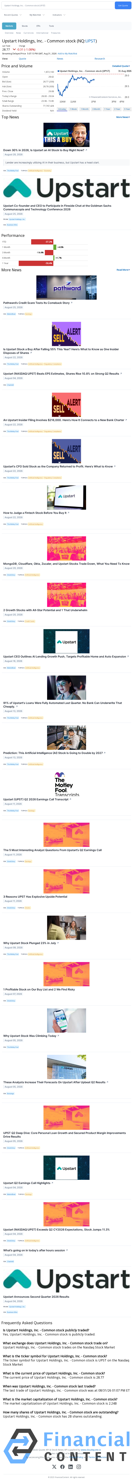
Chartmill (10, 385)
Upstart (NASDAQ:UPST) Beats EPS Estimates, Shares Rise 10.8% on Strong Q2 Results (62, 373)
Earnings (28, 314)
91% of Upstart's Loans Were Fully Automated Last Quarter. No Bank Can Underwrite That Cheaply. (62, 704)
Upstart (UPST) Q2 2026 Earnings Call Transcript (37, 799)
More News (122, 117)
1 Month (84, 109)
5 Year (127, 109)
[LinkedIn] (70, 1467)
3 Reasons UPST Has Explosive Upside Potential (35, 896)
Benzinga (10, 1093)
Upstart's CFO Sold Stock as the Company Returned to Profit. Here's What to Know (59, 466)
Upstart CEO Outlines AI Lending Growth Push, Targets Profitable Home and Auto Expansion (66, 656)
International (42, 33)
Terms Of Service (97, 1457)
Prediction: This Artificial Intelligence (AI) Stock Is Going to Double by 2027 (54, 753)
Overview (9, 33)
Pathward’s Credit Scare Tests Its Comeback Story (38, 303)
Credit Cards (29, 621)
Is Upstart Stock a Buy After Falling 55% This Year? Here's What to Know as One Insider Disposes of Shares (61, 351)
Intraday (62, 109)
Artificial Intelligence (35, 171)
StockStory (11, 575)
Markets (9, 26)
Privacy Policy (76, 1457)
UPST (90, 41)
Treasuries (55, 33)
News (18, 33)
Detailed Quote (120, 66)
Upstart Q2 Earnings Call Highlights (28, 1183)
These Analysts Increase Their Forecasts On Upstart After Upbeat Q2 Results (56, 1082)
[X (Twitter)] (54, 1467)
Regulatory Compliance (52, 364)
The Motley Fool (12, 171)
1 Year (107, 109)
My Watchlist (35, 15)
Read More (122, 269)
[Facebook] (62, 1467)
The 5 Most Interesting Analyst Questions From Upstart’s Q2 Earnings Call (52, 850)
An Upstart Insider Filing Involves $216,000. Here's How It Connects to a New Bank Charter (65, 420)
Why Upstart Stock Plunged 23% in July (31, 943)
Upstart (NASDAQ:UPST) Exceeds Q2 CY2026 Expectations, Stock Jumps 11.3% (56, 1229)
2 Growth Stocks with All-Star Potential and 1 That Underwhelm (45, 610)
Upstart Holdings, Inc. (17, 219)
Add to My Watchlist (67, 53)
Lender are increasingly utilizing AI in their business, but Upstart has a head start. (53, 162)
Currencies (29, 33)
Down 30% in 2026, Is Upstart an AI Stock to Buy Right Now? (45, 150)
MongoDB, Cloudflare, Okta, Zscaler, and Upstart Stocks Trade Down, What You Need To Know (66, 563)
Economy (47, 171)
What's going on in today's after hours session (35, 1250)
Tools (51, 26)
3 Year (117, 109)
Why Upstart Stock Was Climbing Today (31, 1036)
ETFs (38, 26)
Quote (22, 58)
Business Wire (12, 225)
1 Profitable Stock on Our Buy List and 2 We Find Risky (39, 989)
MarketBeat (11, 314)
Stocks (25, 26)
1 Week (73, 109)
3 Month (96, 109)
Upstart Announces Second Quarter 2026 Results (36, 1296)
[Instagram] (78, 1467)
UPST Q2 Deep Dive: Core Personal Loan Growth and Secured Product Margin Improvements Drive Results (64, 1134)
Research (100, 58)
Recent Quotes (11, 15)
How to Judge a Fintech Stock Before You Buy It (36, 513)
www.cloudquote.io (91, 1449)
